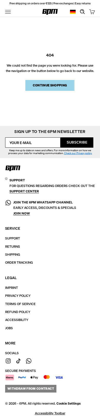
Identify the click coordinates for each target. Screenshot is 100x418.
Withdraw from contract (30, 388)
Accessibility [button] (16, 320)
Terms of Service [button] (20, 304)
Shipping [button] (12, 254)
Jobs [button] (9, 328)
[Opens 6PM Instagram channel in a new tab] (8, 361)
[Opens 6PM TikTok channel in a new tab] (18, 361)
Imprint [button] (11, 288)
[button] (68, 403)
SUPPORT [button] (12, 238)
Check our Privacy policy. (78, 153)
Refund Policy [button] (17, 312)
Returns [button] (12, 246)
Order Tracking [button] (19, 262)
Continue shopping (50, 85)
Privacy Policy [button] (18, 296)
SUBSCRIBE (77, 142)
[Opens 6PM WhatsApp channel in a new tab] (29, 361)
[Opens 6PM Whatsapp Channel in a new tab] (8, 208)
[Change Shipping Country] (73, 12)
